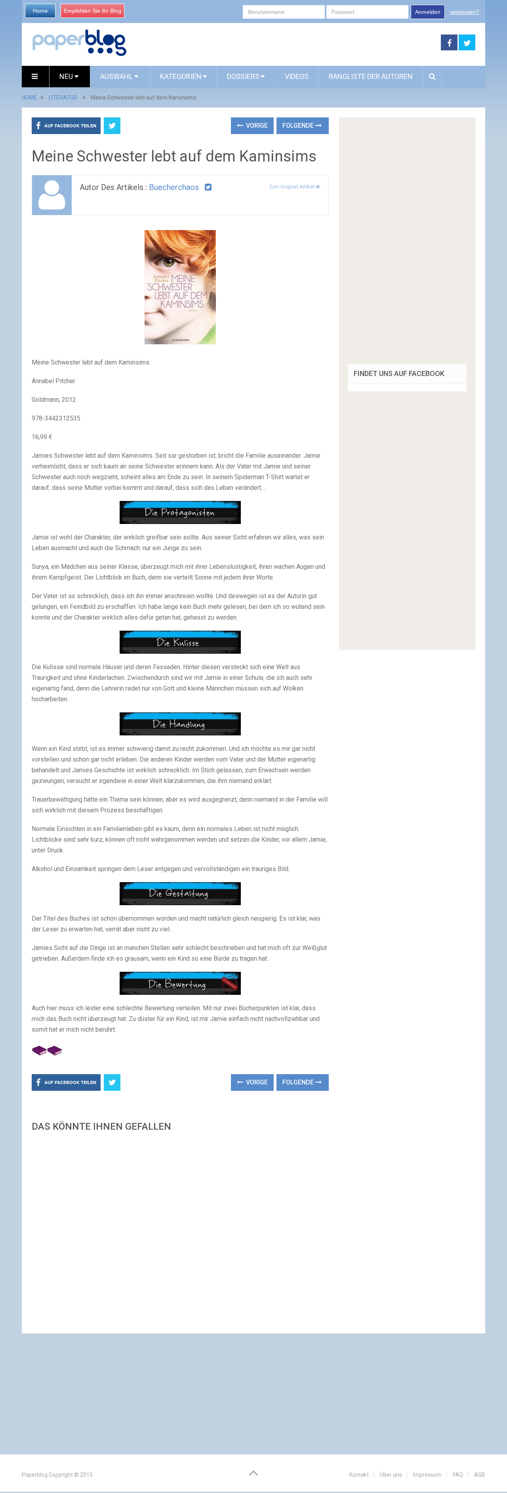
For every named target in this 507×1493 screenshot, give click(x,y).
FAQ (458, 1475)
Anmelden (427, 12)
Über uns (391, 1475)
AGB (479, 1475)
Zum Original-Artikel (292, 187)
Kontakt (359, 1475)
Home (40, 11)
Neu (66, 76)
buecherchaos (174, 187)
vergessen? (464, 12)
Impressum (427, 1475)
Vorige (256, 125)
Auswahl (117, 76)
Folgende (298, 125)
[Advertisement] (180, 1230)
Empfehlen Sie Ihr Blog (92, 11)
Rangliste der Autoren (371, 76)
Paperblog (35, 1475)
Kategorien (181, 76)
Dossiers (243, 76)
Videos (297, 76)
